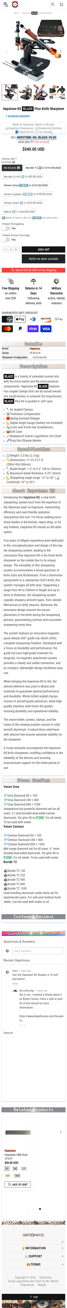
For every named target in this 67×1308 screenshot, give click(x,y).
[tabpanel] (18, 1157)
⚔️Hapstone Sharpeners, (19, 128)
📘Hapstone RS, (24, 132)
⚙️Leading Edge (26, 990)
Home (16, 13)
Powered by (33, 1285)
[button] (20, 1025)
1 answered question (18, 116)
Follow (15, 984)
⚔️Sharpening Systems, (48, 128)
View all (8, 1033)
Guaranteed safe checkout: (20, 313)
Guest (15, 970)
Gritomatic (15, 4)
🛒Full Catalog (43, 132)
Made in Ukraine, (45, 124)
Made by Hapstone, (24, 124)
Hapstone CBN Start (16, 1156)
